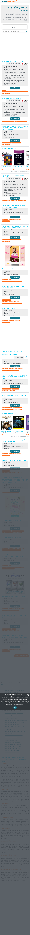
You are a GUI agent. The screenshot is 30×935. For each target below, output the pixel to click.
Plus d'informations (15, 87)
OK (15, 707)
